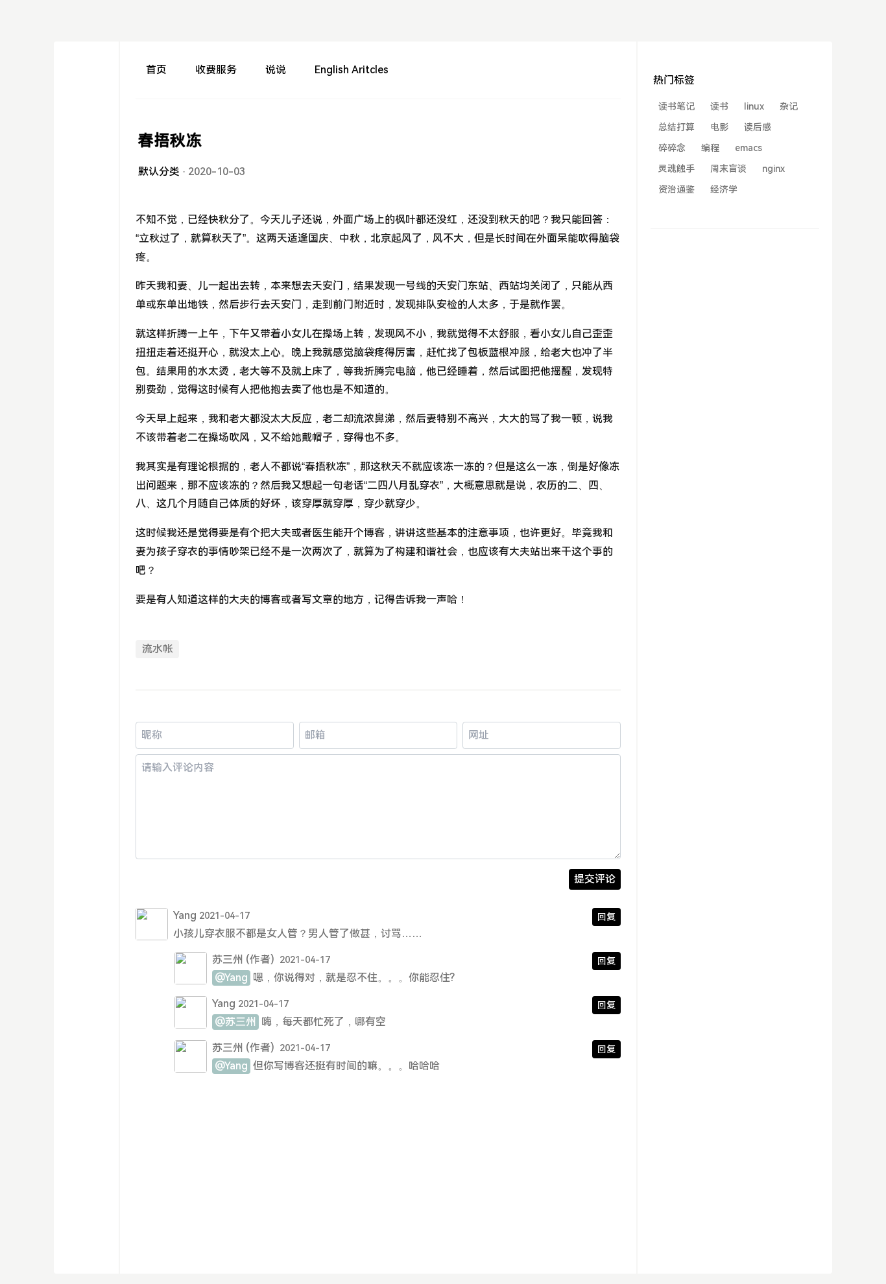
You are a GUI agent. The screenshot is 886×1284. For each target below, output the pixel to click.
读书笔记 (676, 106)
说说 (275, 70)
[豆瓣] (86, 210)
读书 (719, 106)
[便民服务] (86, 93)
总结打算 (676, 127)
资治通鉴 (676, 189)
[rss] (86, 163)
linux (754, 106)
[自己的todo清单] (86, 116)
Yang (185, 915)
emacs (748, 148)
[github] (86, 256)
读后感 (757, 127)
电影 (719, 127)
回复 (606, 917)
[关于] (86, 186)
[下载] (86, 70)
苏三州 (227, 959)
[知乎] (86, 233)
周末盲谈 (728, 168)
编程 (710, 148)
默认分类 (159, 171)
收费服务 (216, 70)
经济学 (723, 189)
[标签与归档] (86, 140)
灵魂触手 (676, 168)
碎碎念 (672, 148)
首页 (156, 70)
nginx (773, 168)
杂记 (789, 106)
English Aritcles (352, 70)
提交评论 (595, 879)
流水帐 (157, 649)
